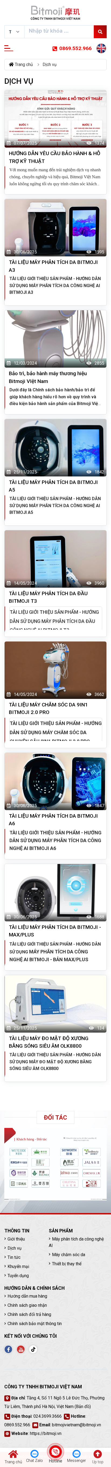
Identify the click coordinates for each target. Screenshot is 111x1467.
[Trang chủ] (55, 13)
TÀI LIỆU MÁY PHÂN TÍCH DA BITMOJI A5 (53, 486)
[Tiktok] (33, 1349)
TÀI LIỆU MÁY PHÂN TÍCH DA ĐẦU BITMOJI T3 (48, 597)
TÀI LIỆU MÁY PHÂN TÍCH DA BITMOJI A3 (53, 266)
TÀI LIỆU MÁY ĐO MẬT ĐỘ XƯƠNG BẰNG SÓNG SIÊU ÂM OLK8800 (48, 1042)
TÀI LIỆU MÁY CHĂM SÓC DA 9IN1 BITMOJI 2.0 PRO (48, 709)
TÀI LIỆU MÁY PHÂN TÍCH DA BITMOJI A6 (53, 820)
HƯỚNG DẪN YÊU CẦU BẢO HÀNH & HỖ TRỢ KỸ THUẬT (54, 157)
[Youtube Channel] (21, 1349)
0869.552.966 (75, 48)
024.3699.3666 (47, 1416)
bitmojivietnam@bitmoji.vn (76, 1424)
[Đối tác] (55, 1164)
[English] (101, 48)
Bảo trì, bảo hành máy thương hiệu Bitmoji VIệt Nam (48, 377)
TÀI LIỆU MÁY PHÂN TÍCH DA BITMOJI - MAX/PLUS (55, 931)
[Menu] (8, 48)
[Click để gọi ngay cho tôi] (55, 1451)
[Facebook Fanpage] (8, 1349)
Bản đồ (82, 1406)
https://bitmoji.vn (45, 1433)
